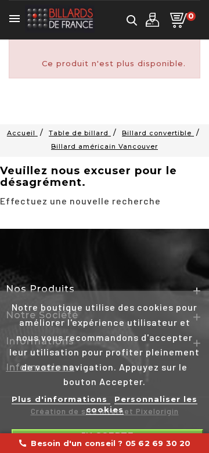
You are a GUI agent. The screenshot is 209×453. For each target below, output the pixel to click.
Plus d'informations (61, 399)
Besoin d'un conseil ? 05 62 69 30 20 (104, 443)
